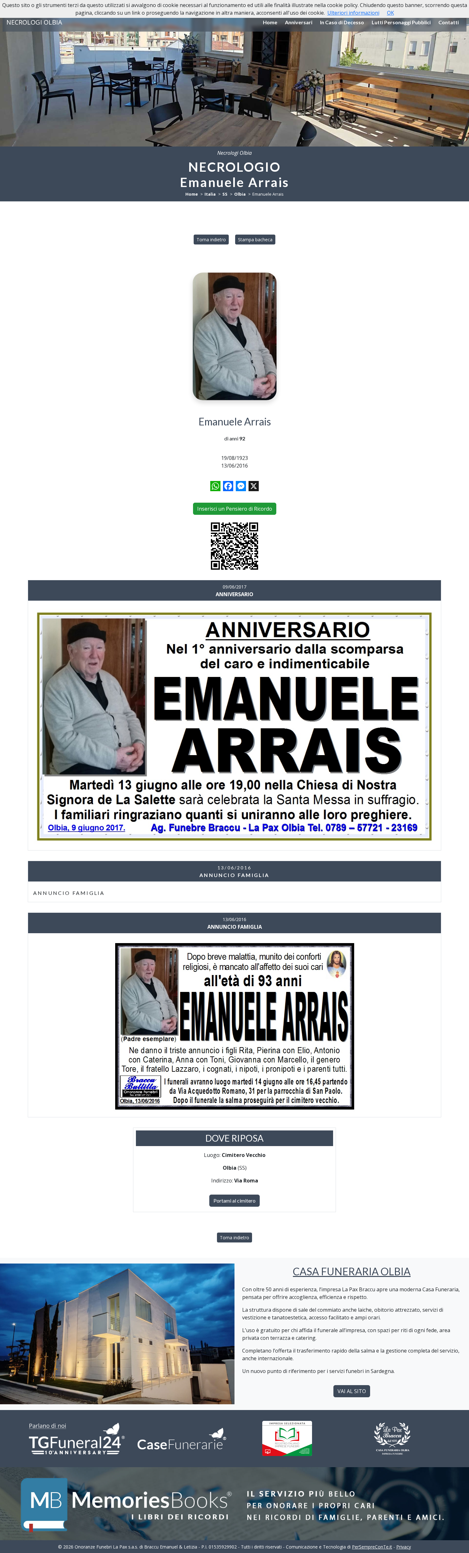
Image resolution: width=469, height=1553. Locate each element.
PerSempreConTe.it (372, 1547)
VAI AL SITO (352, 1391)
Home (270, 22)
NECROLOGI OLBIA (34, 22)
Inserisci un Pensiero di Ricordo (234, 508)
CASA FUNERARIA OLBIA (352, 1271)
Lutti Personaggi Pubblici (401, 22)
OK (390, 12)
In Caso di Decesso (342, 22)
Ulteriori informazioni (353, 12)
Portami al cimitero (234, 1200)
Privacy (403, 1547)
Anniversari (298, 22)
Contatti (448, 22)
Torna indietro (211, 239)
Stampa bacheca (255, 239)
